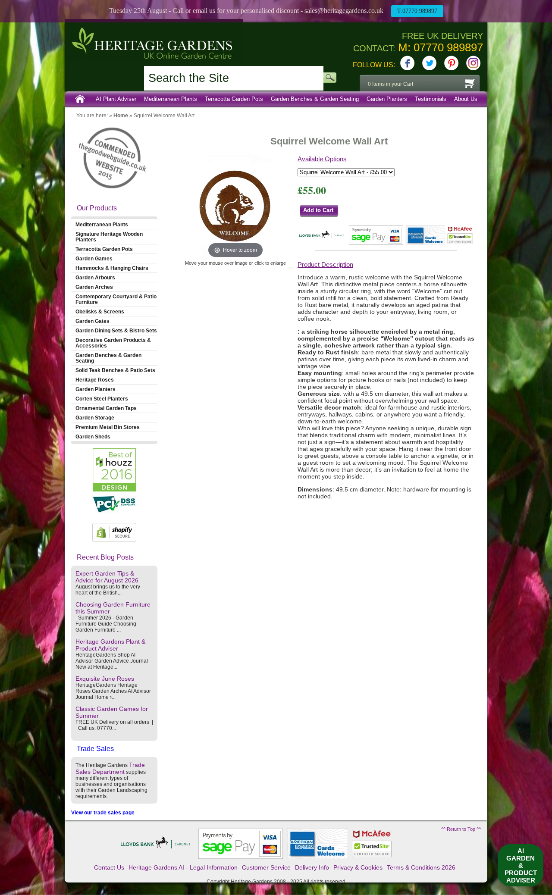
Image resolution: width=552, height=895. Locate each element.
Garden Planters (387, 99)
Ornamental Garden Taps (106, 408)
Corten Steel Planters (101, 398)
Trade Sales (95, 748)
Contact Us (109, 867)
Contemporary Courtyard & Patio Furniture (116, 299)
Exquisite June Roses (104, 678)
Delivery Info (312, 867)
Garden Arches (94, 287)
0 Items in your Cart (390, 84)
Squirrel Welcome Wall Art (164, 116)
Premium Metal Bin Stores (107, 427)
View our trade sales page (103, 813)
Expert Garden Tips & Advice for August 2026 (106, 577)
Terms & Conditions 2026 (421, 867)
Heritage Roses (94, 379)
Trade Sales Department (110, 768)
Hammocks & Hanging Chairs (111, 268)
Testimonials (430, 99)
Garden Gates (92, 321)
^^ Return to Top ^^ (461, 829)
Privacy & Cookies (358, 867)
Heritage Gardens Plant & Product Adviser (110, 645)
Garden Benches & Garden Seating (315, 99)
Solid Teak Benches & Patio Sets (115, 370)
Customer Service (266, 867)
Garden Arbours (95, 277)
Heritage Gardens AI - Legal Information (183, 867)
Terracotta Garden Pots (234, 99)
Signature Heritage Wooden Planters (109, 236)
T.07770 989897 (417, 11)
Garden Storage (94, 417)
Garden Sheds (92, 436)
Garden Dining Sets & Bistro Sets (116, 330)
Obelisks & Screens (99, 311)
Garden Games (94, 258)
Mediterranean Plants (170, 99)
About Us (465, 99)
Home (80, 99)
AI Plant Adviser (116, 99)
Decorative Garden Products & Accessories (113, 342)
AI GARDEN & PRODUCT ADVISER (521, 865)
